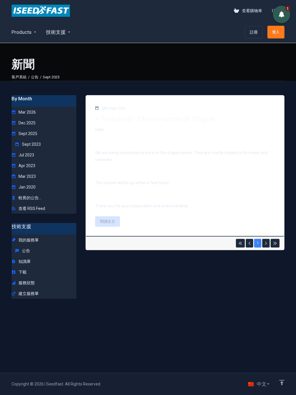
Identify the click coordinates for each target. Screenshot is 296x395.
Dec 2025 (27, 123)
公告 (34, 77)
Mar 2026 (27, 112)
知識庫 (24, 261)
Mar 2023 (27, 176)
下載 (22, 272)
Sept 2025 (27, 133)
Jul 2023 (26, 155)
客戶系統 (19, 77)
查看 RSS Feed (31, 208)
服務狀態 (26, 282)
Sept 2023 (31, 144)
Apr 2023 (26, 165)
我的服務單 (28, 240)
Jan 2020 (27, 187)
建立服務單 (28, 293)
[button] (281, 14)
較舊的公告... (29, 197)
